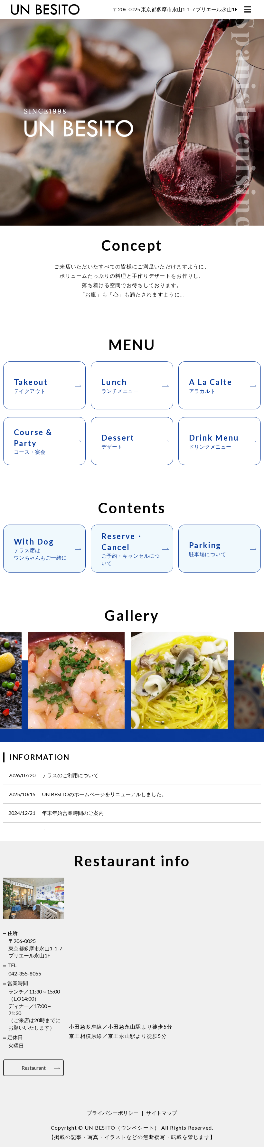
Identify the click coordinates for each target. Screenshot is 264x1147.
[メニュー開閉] (247, 9)
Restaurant (34, 1068)
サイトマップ (161, 1113)
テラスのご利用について (70, 775)
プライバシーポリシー (112, 1113)
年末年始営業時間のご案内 (73, 813)
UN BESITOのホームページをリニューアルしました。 (104, 794)
